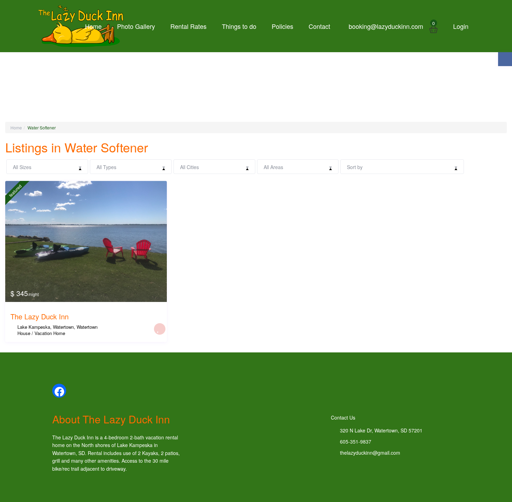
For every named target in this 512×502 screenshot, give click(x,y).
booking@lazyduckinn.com (386, 26)
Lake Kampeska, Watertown (45, 327)
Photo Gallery (136, 26)
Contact (319, 26)
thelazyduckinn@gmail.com (370, 452)
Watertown (87, 327)
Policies (282, 26)
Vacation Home (49, 333)
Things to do (239, 26)
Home (93, 26)
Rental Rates (188, 26)
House (23, 333)
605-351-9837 (355, 441)
